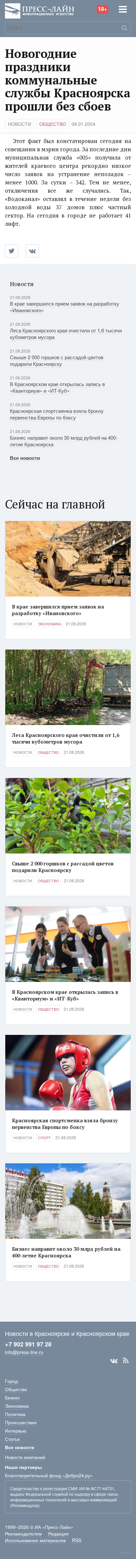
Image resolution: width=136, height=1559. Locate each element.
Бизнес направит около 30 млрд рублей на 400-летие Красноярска (64, 441)
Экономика (49, 623)
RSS (125, 1360)
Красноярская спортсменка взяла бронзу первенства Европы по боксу (57, 414)
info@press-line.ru (24, 1352)
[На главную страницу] (39, 10)
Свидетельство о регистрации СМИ (43, 1488)
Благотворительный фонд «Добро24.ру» (49, 1475)
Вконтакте (114, 1360)
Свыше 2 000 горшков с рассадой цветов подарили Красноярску (56, 360)
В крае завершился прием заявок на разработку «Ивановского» (64, 307)
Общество (52, 124)
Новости (19, 124)
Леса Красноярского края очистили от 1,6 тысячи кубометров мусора (66, 333)
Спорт (44, 1137)
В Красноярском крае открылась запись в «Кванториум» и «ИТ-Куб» (57, 387)
